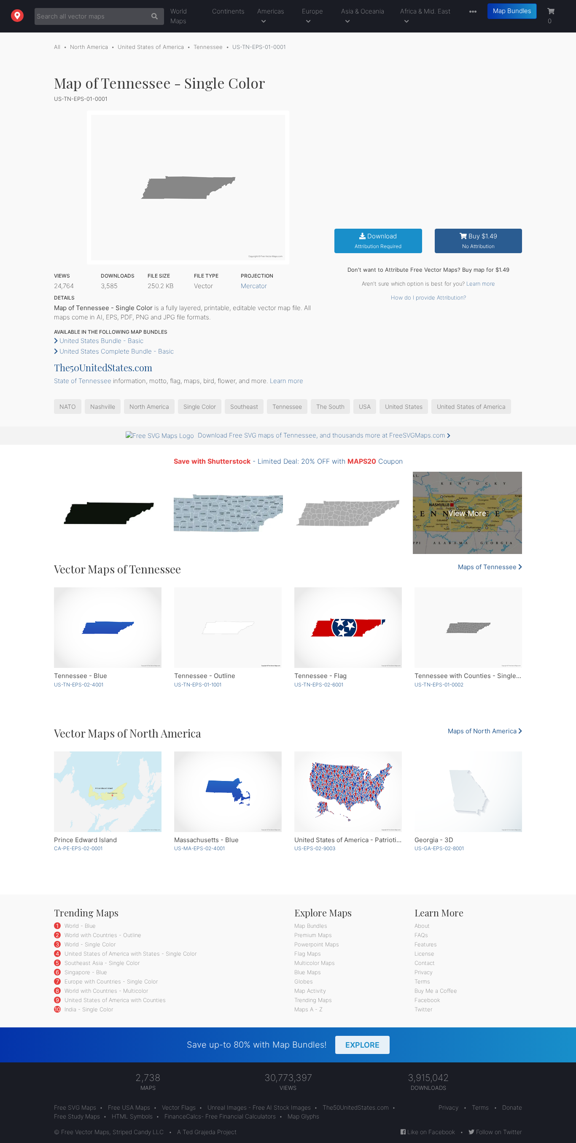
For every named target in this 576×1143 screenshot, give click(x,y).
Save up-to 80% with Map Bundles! (283, 1045)
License (424, 953)
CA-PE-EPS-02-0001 (78, 848)
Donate (512, 1107)
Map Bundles (512, 11)
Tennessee (208, 46)
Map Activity (310, 990)
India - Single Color (88, 1009)
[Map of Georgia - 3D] (468, 791)
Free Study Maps (77, 1116)
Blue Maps (307, 972)
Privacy (424, 972)
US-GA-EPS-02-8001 (439, 848)
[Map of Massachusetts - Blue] (228, 791)
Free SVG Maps (75, 1107)
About (422, 925)
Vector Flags (179, 1107)
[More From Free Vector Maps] (471, 12)
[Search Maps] (152, 16)
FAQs (421, 935)
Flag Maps (307, 953)
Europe (312, 11)
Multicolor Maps (314, 962)
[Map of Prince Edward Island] (107, 791)
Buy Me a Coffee (436, 990)
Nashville (102, 406)
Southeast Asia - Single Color (101, 962)
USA (365, 406)
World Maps (178, 16)
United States (404, 406)
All (57, 46)
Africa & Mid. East (425, 11)
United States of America (151, 46)
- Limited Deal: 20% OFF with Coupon (288, 461)
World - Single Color (89, 944)
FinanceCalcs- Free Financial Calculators (220, 1116)
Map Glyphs (303, 1116)
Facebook (427, 1000)
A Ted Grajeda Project (207, 1131)
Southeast (244, 406)
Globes (303, 981)
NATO (67, 406)
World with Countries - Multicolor (105, 990)
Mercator (254, 286)
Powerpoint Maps (316, 944)
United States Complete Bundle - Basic (116, 351)
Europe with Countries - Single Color (110, 981)
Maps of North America (483, 731)
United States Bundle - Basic (100, 341)
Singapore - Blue (85, 972)
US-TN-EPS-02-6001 (318, 684)
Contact (425, 962)
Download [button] (378, 240)
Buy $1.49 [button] (479, 240)
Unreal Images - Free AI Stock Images (259, 1107)
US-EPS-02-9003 (315, 848)
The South (330, 406)
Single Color (199, 406)
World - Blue (79, 925)
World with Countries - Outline (102, 935)
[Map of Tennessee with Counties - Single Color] (468, 627)
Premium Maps (313, 935)
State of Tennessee (82, 381)
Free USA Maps (129, 1107)
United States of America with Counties (114, 1000)
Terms (422, 981)
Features (426, 944)
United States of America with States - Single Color (129, 953)
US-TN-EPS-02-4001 (78, 684)
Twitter (423, 1009)
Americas (270, 11)
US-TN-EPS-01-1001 (197, 684)
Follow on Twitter (498, 1131)
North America (89, 46)
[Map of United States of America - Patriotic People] (348, 791)
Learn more (480, 283)
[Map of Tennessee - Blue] (107, 627)
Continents (228, 11)
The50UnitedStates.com (103, 367)
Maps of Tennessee (488, 567)
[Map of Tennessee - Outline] (228, 627)
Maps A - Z (308, 1009)
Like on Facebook (430, 1131)
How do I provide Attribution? (428, 297)
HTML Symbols (132, 1116)
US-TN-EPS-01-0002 (439, 684)
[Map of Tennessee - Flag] (348, 627)
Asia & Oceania (362, 11)
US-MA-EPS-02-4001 (199, 848)
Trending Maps (313, 1000)
